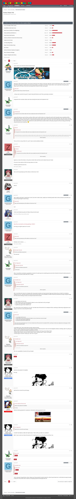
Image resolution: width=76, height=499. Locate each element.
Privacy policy (65, 495)
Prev (5, 60)
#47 (71, 401)
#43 (71, 336)
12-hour (12, 495)
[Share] (69, 63)
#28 (71, 97)
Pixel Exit (49, 497)
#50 (71, 462)
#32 (71, 169)
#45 (71, 367)
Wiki (4, 5)
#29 (71, 109)
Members (28, 5)
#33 (71, 183)
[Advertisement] (38, 18)
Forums (17, 5)
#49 (71, 450)
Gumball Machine (7, 14)
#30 (71, 125)
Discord (22, 5)
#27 (71, 81)
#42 (71, 312)
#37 (71, 233)
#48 (71, 424)
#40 (71, 277)
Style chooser (4, 495)
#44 (71, 354)
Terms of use (60, 495)
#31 (71, 144)
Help (70, 495)
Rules (5, 6)
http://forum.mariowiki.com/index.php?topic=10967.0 (24, 224)
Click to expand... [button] (43, 137)
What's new (11, 6)
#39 (71, 260)
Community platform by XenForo (34, 497)
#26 (71, 63)
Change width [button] (7, 495)
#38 (71, 247)
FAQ (7, 6)
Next (14, 60)
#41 (71, 298)
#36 (71, 221)
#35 (71, 209)
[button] (31, 5)
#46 (71, 388)
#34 (71, 195)
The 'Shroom (10, 5)
